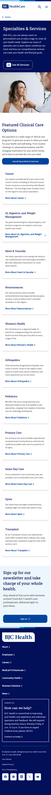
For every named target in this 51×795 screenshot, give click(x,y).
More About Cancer (14, 197)
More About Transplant (16, 550)
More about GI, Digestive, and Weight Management (23, 235)
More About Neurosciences (18, 308)
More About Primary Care (17, 453)
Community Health (11, 677)
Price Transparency (9, 770)
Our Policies (7, 759)
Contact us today (12, 736)
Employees (7, 654)
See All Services (20, 64)
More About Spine (13, 514)
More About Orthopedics (17, 381)
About (5, 646)
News (5, 693)
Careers (6, 662)
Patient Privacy (8, 764)
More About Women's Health (19, 344)
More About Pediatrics (16, 417)
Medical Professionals (13, 670)
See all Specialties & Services (25, 161)
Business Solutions (11, 685)
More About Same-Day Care (18, 483)
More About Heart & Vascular (19, 272)
